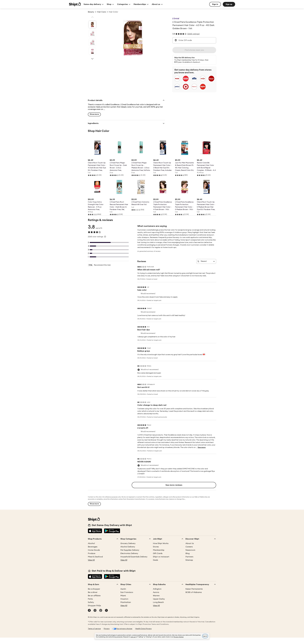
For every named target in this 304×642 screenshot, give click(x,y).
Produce (91, 553)
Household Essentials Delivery (133, 557)
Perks (90, 599)
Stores (156, 547)
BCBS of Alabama (193, 592)
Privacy (107, 629)
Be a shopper (94, 589)
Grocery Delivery (127, 543)
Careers (189, 547)
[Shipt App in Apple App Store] (95, 531)
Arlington (157, 589)
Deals (155, 560)
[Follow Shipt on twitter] (106, 610)
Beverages (92, 547)
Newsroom (190, 550)
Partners (189, 557)
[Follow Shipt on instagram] (95, 610)
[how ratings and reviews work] (105, 237)
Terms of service (94, 629)
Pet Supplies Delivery (129, 550)
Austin (123, 589)
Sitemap (189, 560)
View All (91, 560)
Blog (187, 553)
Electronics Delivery (129, 553)
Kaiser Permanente (194, 589)
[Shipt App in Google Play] (112, 531)
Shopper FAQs (94, 606)
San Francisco (126, 592)
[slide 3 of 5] (92, 42)
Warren (156, 596)
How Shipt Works (161, 543)
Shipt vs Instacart (161, 557)
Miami (123, 596)
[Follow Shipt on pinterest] (100, 610)
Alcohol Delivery (127, 547)
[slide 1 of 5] (92, 24)
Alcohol (91, 543)
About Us (189, 543)
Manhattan (125, 602)
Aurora (156, 592)
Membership (158, 550)
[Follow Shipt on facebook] (89, 610)
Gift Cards (157, 553)
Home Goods (94, 550)
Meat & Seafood (95, 557)
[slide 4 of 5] (92, 51)
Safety (91, 602)
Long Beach (158, 602)
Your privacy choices (124, 629)
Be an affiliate (94, 596)
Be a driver (92, 592)
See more (202, 447)
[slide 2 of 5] (92, 33)
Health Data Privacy (143, 629)
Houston (124, 599)
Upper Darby (159, 599)
